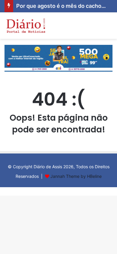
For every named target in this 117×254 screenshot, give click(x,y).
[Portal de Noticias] (25, 26)
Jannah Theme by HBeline (76, 176)
